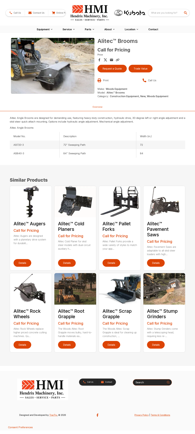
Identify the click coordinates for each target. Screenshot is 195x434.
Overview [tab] (97, 107)
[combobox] (169, 12)
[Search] (168, 382)
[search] (186, 12)
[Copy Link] (117, 60)
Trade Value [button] (140, 68)
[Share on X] (105, 60)
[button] (15, 13)
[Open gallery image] (52, 66)
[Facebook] (97, 415)
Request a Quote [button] (112, 68)
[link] (63, 13)
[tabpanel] (52, 66)
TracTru (53, 415)
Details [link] (22, 262)
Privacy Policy (142, 415)
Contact (153, 29)
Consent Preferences (20, 427)
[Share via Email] (111, 60)
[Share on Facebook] (99, 60)
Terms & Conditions (160, 415)
